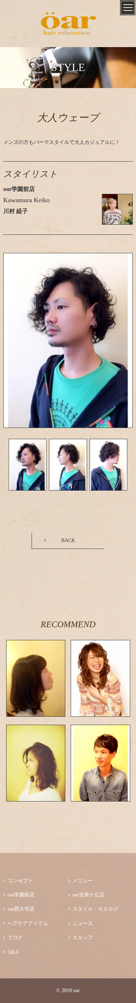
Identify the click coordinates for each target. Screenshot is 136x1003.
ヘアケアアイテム (25, 923)
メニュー (80, 880)
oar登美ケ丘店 (86, 895)
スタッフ (80, 937)
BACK (68, 540)
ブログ (13, 937)
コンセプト (18, 880)
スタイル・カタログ (93, 909)
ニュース (80, 923)
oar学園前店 (18, 895)
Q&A (11, 952)
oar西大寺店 (18, 909)
